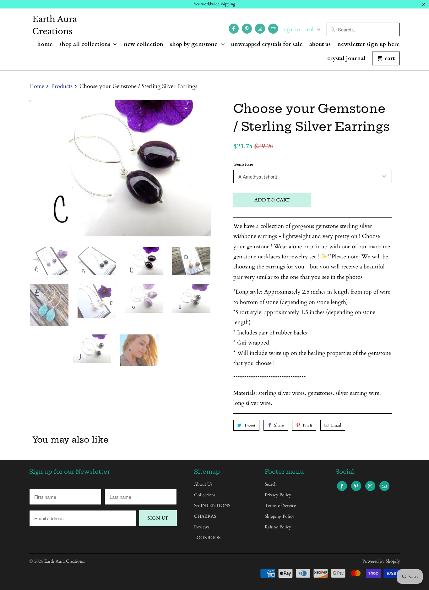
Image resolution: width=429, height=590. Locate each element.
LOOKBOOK (207, 538)
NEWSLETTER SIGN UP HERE (368, 44)
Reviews (201, 527)
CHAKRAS (205, 516)
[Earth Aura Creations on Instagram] (260, 29)
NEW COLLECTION (143, 44)
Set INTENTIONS (212, 506)
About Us (320, 44)
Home (45, 44)
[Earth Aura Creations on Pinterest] (247, 29)
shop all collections (85, 44)
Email (336, 425)
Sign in (291, 29)
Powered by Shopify (381, 561)
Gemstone (243, 164)
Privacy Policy (278, 495)
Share (279, 425)
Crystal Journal (346, 58)
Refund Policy (278, 527)
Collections (204, 495)
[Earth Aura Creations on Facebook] (234, 29)
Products (62, 86)
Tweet (249, 425)
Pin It (307, 425)
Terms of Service (280, 506)
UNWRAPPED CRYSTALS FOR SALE (267, 44)
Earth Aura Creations (54, 25)
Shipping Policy (279, 516)
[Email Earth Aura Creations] (273, 29)
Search (271, 484)
